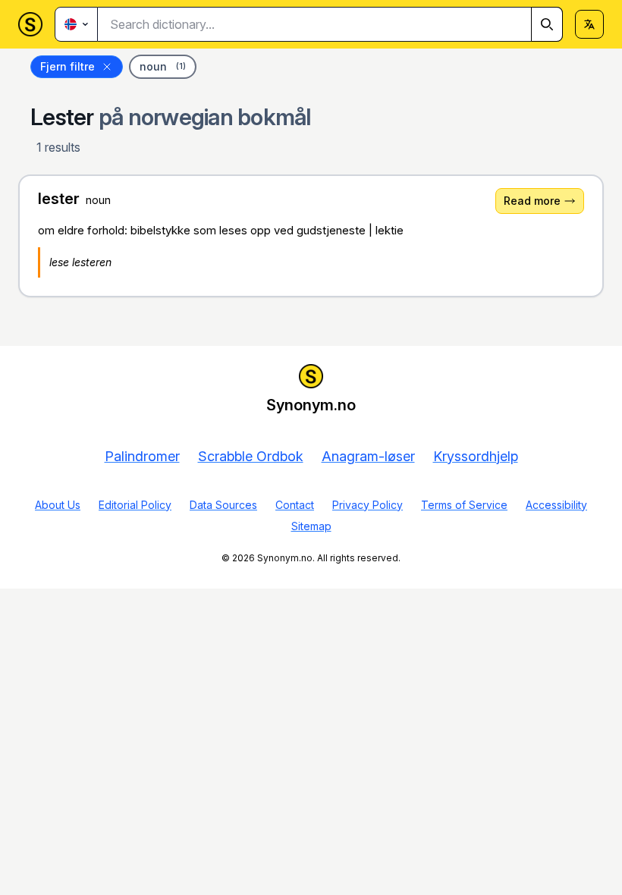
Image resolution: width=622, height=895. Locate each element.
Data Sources (223, 504)
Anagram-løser (368, 456)
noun (163, 66)
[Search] (547, 24)
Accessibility (556, 504)
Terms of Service (464, 504)
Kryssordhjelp (475, 456)
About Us (57, 504)
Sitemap (311, 526)
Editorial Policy (135, 504)
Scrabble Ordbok (250, 456)
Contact (294, 504)
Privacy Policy (367, 504)
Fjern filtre (67, 66)
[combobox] (330, 24)
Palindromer (142, 456)
